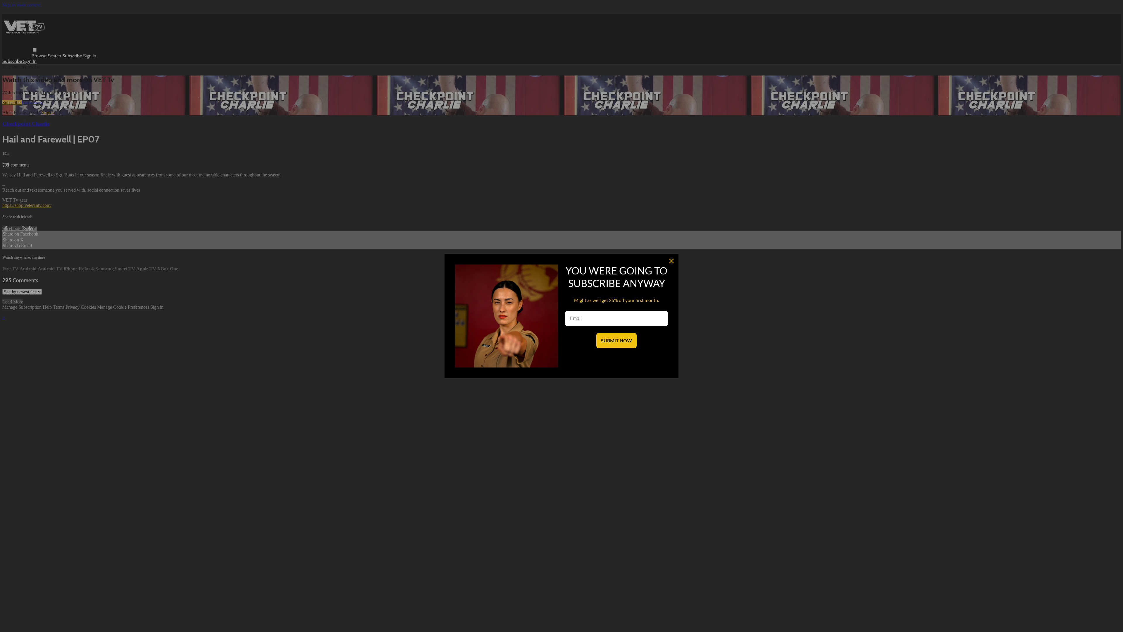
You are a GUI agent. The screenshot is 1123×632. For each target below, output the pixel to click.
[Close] (671, 261)
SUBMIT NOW (616, 340)
